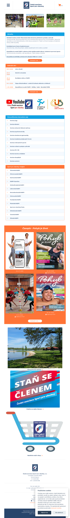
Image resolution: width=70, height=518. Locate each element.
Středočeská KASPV (15, 210)
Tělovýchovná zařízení (34, 369)
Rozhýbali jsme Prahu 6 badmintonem (18, 46)
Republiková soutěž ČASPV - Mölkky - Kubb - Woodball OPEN (32, 87)
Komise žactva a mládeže (17, 153)
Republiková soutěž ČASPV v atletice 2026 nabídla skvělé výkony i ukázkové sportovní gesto (33, 51)
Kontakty (35, 495)
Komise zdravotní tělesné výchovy (20, 128)
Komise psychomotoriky (17, 131)
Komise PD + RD (14, 150)
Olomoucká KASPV (15, 196)
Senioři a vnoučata (20, 72)
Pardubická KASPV (15, 199)
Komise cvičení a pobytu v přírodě (20, 146)
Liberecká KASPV (15, 188)
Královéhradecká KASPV (17, 185)
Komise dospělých (15, 157)
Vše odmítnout (59, 512)
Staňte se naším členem (34, 409)
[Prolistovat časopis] (20, 251)
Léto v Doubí (19, 69)
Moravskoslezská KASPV (17, 192)
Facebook (36, 500)
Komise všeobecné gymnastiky (19, 135)
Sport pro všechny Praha (17, 207)
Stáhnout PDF (51, 272)
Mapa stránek (26, 511)
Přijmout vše (44, 512)
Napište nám (35, 499)
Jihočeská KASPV (15, 170)
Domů (35, 497)
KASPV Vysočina (14, 181)
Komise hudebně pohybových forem (21, 139)
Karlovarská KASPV (15, 177)
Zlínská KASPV (14, 218)
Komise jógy (13, 120)
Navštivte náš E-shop (34, 455)
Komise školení (14, 124)
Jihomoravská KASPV (16, 174)
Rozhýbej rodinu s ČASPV (22, 78)
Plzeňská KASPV (14, 203)
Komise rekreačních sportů (18, 142)
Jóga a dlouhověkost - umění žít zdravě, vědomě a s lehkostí (32, 83)
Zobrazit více (34, 60)
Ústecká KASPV (14, 214)
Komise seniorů (14, 161)
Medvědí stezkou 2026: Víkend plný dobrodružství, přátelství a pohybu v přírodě (30, 37)
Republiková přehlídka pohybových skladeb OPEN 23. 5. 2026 (24, 56)
